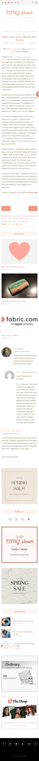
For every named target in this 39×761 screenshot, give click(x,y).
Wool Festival (18, 221)
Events (13, 216)
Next (33, 208)
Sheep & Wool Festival (14, 49)
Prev (6, 208)
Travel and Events (26, 219)
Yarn (23, 34)
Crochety (6, 31)
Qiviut (4, 71)
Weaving (5, 221)
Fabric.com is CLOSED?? (10, 335)
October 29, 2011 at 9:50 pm (22, 351)
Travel (25, 31)
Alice (18, 372)
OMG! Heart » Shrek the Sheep (12, 431)
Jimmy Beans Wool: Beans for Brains (13, 267)
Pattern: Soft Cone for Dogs (23, 621)
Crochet (7, 216)
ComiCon (27, 155)
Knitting (20, 216)
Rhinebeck (28, 216)
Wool (10, 221)
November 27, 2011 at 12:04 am (10, 433)
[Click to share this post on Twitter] (13, 224)
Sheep (35, 216)
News (20, 31)
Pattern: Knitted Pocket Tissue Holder (14, 301)
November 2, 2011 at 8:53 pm (29, 372)
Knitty (14, 31)
